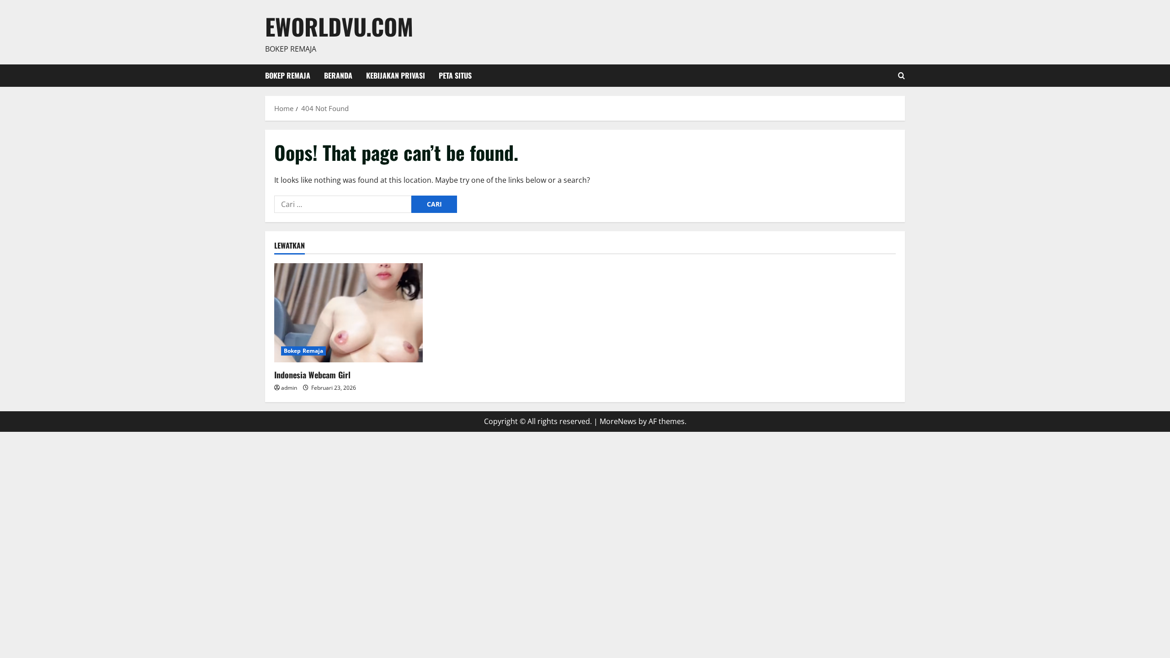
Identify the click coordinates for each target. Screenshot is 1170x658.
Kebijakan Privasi (395, 75)
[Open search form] (901, 76)
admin (289, 388)
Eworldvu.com (339, 26)
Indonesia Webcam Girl (312, 375)
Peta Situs (455, 75)
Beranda (338, 75)
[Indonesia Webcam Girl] (348, 312)
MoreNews (618, 421)
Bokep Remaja (287, 75)
